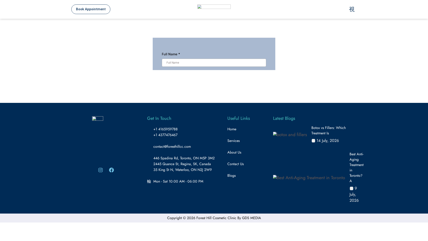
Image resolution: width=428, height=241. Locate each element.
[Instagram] (100, 170)
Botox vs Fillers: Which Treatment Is (328, 130)
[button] (323, 9)
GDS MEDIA (251, 217)
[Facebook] (111, 170)
